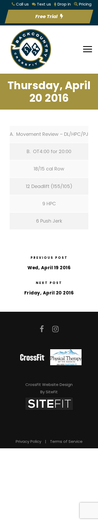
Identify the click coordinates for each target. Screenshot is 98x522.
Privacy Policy (28, 441)
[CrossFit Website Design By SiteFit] (49, 403)
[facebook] (42, 329)
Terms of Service (66, 441)
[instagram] (55, 329)
